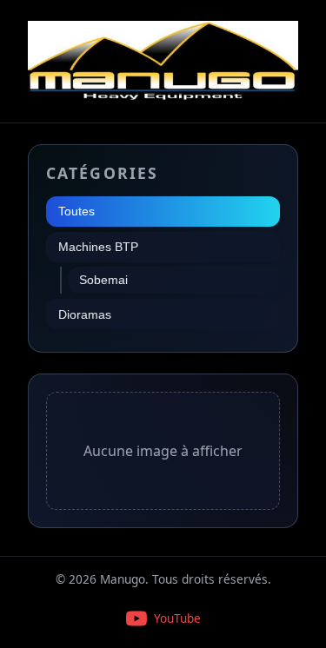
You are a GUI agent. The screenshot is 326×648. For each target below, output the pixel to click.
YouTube (177, 618)
